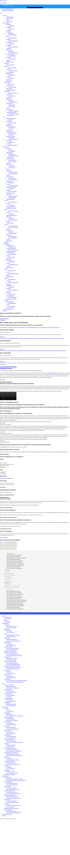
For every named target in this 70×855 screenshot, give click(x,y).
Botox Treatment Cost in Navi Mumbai (15, 602)
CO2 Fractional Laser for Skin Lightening (13, 114)
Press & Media (9, 21)
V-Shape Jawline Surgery (8, 223)
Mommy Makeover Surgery (11, 304)
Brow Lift (8, 148)
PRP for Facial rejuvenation (10, 85)
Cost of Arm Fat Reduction (11, 258)
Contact (4, 310)
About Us (5, 15)
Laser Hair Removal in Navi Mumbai (14, 555)
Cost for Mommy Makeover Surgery (11, 307)
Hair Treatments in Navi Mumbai (14, 598)
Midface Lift (8, 234)
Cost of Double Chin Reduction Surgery (12, 192)
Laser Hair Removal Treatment (12, 56)
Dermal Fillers (9, 49)
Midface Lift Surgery (12, 236)
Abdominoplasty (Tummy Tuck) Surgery (11, 247)
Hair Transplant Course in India (13, 591)
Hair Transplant (9, 125)
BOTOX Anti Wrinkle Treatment (12, 38)
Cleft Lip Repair (9, 164)
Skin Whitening (9, 73)
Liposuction (8, 292)
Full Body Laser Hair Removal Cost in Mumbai (16, 558)
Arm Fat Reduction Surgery (11, 255)
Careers (9, 581)
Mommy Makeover (10, 301)
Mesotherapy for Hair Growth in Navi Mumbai (16, 601)
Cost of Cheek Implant (13, 185)
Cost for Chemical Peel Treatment (12, 47)
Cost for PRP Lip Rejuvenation (11, 96)
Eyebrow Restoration (10, 136)
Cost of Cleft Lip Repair (11, 168)
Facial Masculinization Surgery (10, 208)
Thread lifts (8, 99)
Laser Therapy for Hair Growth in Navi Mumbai (16, 600)
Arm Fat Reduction (10, 252)
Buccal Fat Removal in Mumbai (13, 607)
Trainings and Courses (7, 309)
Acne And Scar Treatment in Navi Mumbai (15, 604)
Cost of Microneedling (13, 139)
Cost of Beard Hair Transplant (11, 123)
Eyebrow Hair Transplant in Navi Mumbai (15, 563)
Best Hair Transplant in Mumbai (13, 556)
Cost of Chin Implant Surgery (12, 174)
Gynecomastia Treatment (10, 287)
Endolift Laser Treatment (8, 241)
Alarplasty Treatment (12, 196)
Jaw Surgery (8, 216)
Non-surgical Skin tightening (9, 65)
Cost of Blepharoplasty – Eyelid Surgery (12, 156)
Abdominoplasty (9, 245)
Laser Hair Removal (10, 54)
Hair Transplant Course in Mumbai (14, 592)
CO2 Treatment (9, 109)
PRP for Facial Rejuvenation (8, 82)
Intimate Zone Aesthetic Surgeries (10, 299)
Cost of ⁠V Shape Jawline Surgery (13, 228)
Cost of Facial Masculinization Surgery (12, 214)
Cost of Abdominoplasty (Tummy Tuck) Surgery (12, 250)
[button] (28, 13)
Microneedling (11, 137)
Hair (4, 116)
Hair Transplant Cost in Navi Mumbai (15, 597)
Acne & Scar (8, 24)
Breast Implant (9, 260)
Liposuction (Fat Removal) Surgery (11, 295)
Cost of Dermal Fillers (13, 52)
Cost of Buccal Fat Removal (11, 162)
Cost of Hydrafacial (12, 34)
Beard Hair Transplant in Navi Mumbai (15, 560)
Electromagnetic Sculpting (8, 277)
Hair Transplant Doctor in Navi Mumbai (15, 594)
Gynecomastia (9, 285)
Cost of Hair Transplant (10, 129)
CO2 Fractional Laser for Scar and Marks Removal (13, 111)
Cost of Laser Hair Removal (11, 59)
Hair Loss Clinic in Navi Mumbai (13, 566)
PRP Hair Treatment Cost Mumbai (14, 559)
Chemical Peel (9, 42)
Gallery (7, 20)
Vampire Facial (9, 103)
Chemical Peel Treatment (10, 44)
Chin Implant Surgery (13, 172)
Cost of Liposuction (12, 297)
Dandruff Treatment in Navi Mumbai (14, 562)
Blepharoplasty (9, 152)
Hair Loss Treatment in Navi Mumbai (14, 568)
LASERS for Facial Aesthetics (9, 62)
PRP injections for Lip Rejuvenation (9, 91)
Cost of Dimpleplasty (12, 179)
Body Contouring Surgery (8, 268)
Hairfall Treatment (10, 131)
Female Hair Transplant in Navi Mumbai (15, 565)
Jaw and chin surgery (13, 225)
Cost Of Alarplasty (12, 197)
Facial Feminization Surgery (9, 200)
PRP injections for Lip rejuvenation (12, 93)
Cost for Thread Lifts (12, 102)
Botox (7, 36)
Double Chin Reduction (11, 187)
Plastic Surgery (6, 243)
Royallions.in (2, 614)
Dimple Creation (9, 176)
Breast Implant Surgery (11, 262)
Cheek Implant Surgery (11, 183)
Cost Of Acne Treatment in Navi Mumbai (15, 605)
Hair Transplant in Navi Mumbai (14, 595)
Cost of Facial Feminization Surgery (11, 205)
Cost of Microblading (12, 145)
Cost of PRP (10, 134)
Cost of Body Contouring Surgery (13, 274)
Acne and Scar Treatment (10, 26)
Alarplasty (8, 194)
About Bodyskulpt (10, 16)
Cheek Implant (9, 181)
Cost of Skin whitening (10, 79)
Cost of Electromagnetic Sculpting (12, 283)
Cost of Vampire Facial (11, 107)
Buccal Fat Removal (10, 158)
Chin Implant (9, 170)
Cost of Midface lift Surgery (11, 238)
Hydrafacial (8, 31)
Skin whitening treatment (11, 76)
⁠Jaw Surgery (11, 218)
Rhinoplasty (8, 230)
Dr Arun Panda (3, 3)
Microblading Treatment (10, 143)
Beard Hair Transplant (11, 118)
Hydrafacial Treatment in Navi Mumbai (15, 608)
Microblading (9, 140)
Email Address (3, 476)
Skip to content (3, 0)
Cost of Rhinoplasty (12, 233)
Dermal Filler (11, 51)
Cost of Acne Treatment (10, 29)
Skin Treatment (6, 22)
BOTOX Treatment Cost (13, 40)
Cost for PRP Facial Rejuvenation (11, 88)
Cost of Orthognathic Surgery (12, 220)
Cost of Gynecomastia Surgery (12, 290)
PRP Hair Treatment (12, 133)
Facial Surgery (6, 146)
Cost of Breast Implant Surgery (12, 265)
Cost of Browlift (11, 151)
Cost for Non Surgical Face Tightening (12, 71)
